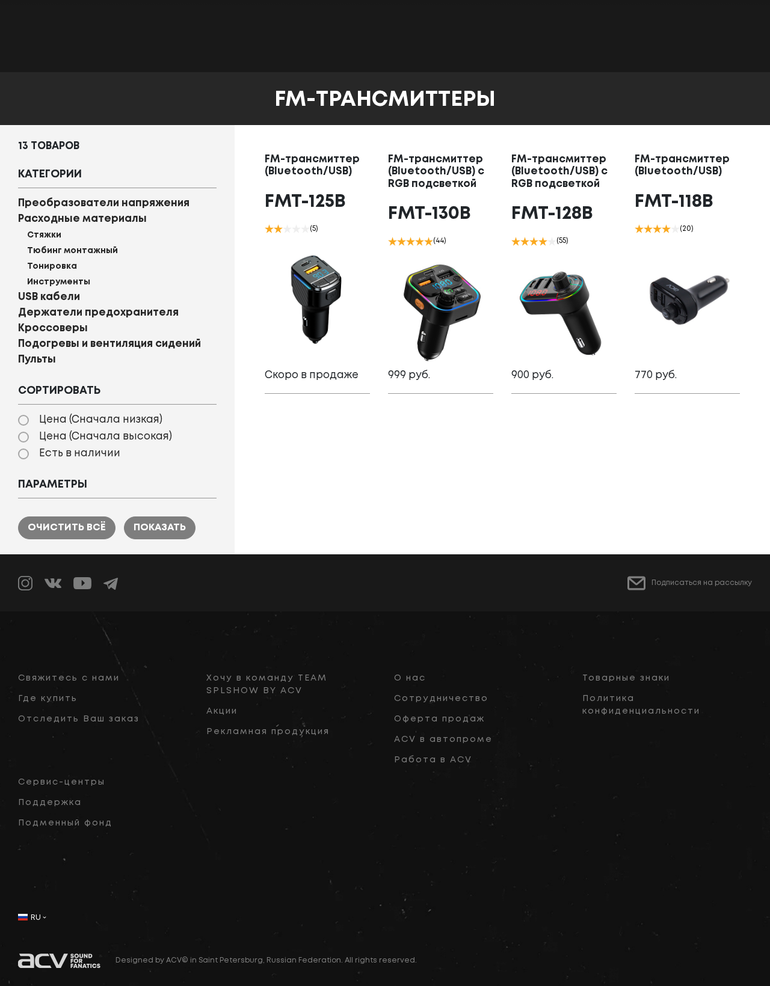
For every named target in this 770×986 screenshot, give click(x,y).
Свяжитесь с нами (69, 678)
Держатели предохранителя (98, 312)
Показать (160, 527)
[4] (296, 228)
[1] (269, 228)
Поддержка (50, 802)
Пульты (37, 359)
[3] (287, 228)
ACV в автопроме (443, 739)
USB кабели (49, 297)
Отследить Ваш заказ (79, 719)
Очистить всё (67, 527)
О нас (410, 678)
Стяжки (44, 235)
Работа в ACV (433, 760)
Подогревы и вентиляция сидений (109, 344)
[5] (305, 228)
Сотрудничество (441, 698)
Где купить (48, 698)
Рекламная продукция (268, 731)
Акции (222, 711)
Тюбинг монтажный (72, 250)
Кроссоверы (53, 328)
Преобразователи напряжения (103, 203)
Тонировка (52, 266)
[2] (278, 228)
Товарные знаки (626, 678)
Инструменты (58, 282)
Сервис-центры (61, 782)
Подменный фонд (65, 823)
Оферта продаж (439, 719)
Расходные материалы (82, 219)
